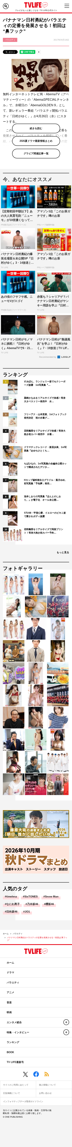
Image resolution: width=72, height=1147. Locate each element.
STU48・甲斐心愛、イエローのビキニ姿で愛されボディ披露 (45, 514)
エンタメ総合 (14, 1022)
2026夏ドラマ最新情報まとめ (36, 140)
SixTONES (31, 896)
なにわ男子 (13, 904)
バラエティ (17, 934)
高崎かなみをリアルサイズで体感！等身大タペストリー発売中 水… (44, 400)
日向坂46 (11, 911)
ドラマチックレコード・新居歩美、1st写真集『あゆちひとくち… (45, 449)
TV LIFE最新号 (15, 1062)
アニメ (10, 992)
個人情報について (47, 1085)
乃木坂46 (32, 904)
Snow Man (52, 896)
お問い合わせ (45, 1093)
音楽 (9, 1002)
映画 (9, 1012)
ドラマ (10, 972)
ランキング (13, 1042)
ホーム (6, 934)
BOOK (10, 1052)
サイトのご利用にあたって (15, 1085)
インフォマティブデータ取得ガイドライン (23, 1101)
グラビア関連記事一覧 (36, 153)
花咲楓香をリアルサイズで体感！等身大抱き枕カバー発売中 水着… (44, 432)
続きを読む (36, 128)
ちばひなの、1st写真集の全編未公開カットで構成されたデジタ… (45, 465)
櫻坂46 (50, 904)
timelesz (11, 896)
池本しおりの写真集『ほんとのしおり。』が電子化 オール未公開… (42, 498)
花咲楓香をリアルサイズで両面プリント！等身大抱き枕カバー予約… (43, 531)
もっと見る (63, 552)
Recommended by (48, 357)
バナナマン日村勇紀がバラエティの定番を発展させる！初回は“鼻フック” (37, 938)
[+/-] (66, 1022)
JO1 (27, 911)
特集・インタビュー (18, 1032)
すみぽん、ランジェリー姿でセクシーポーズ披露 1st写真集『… (44, 383)
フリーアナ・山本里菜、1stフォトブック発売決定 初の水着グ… (45, 416)
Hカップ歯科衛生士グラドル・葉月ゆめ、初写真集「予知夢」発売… (45, 482)
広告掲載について (11, 1093)
